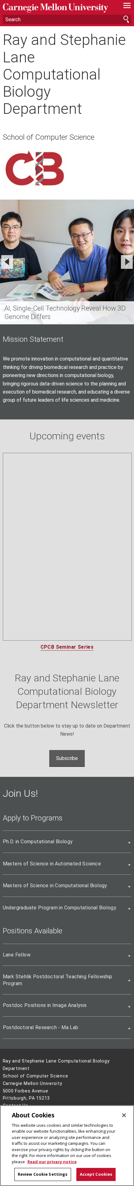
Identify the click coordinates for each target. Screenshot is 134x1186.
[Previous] (7, 262)
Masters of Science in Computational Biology (55, 885)
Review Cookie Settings (43, 1174)
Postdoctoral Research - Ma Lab (41, 1027)
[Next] (127, 262)
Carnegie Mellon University (57, 8)
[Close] (124, 1115)
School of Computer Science (48, 137)
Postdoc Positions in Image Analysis (45, 1005)
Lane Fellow (17, 955)
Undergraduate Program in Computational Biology (59, 908)
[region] (67, 1145)
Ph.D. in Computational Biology (38, 842)
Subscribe (67, 758)
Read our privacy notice (52, 1161)
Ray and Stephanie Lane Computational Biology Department (64, 74)
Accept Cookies (96, 1174)
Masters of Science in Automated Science (52, 864)
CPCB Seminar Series (67, 647)
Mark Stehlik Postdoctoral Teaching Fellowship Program (57, 980)
